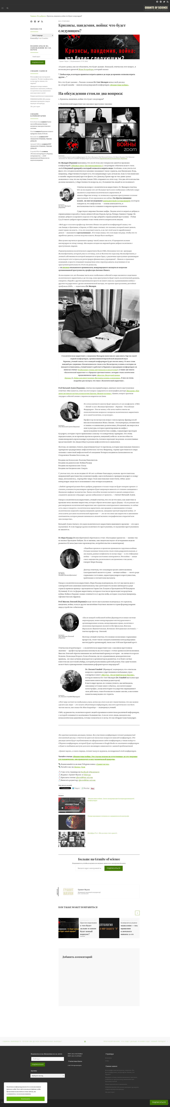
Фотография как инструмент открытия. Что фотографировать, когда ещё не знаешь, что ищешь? (41, 80)
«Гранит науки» (102, 764)
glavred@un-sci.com (84, 777)
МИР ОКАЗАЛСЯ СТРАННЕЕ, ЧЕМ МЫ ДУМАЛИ (41, 139)
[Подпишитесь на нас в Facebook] (157, 2)
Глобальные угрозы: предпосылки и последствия (97, 370)
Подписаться (113, 868)
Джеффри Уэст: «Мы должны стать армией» (102, 833)
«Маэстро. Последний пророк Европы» (117, 675)
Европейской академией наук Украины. (114, 158)
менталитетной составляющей (116, 201)
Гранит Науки (63, 61)
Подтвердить (25, 1099)
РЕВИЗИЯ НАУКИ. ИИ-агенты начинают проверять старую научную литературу (40, 101)
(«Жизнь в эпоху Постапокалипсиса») (87, 166)
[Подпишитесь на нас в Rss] (168, 2)
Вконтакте (94, 772)
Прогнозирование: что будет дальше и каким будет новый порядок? (88, 928)
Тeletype (87, 775)
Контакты (108, 1058)
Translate (45, 38)
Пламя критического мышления (41, 96)
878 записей (83, 893)
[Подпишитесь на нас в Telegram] (161, 2)
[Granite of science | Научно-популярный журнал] (156, 7)
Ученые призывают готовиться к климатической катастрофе (108, 816)
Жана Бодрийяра (86, 69)
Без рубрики (41, 16)
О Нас (107, 1061)
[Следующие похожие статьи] (137, 913)
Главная (33, 16)
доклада (65, 267)
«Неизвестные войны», (119, 85)
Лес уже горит (35, 106)
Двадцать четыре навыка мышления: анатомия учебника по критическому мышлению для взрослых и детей (41, 90)
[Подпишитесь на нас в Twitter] (164, 2)
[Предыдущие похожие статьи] (132, 913)
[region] (25, 1092)
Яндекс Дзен (79, 767)
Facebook (84, 772)
